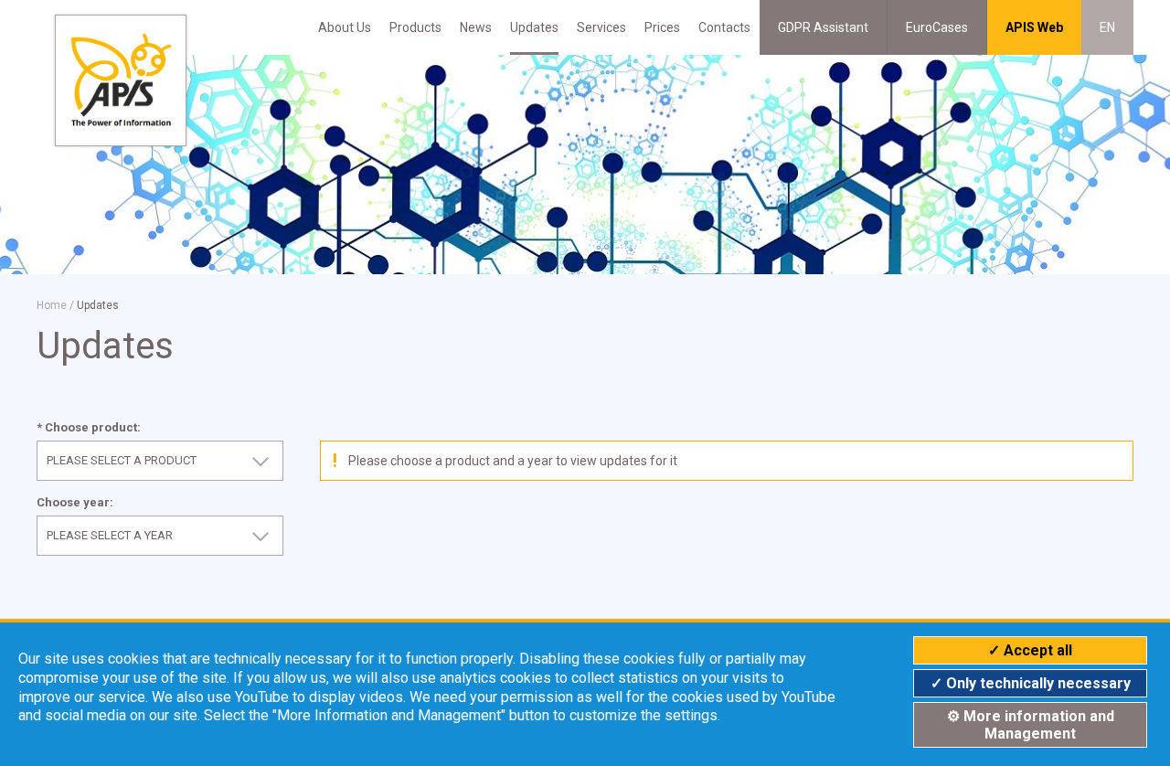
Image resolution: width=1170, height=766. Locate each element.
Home (52, 305)
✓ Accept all (1030, 650)
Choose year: (75, 502)
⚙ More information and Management (1030, 724)
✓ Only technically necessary (1031, 683)
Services (601, 27)
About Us (344, 27)
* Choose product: (89, 427)
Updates (534, 27)
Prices (662, 27)
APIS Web (1034, 27)
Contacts (724, 27)
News (476, 27)
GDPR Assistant (823, 27)
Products (415, 27)
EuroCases (937, 27)
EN (1107, 27)
